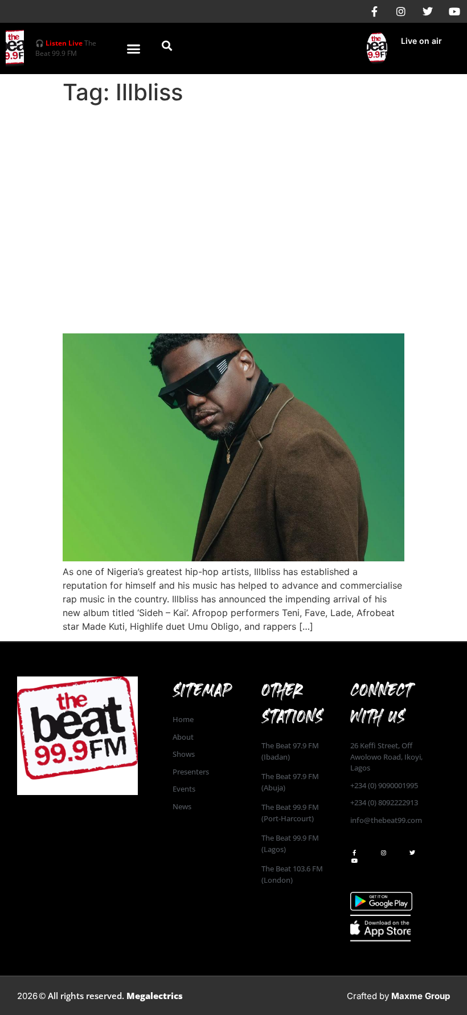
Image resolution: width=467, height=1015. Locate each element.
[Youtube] (454, 11)
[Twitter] (428, 11)
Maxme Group (420, 995)
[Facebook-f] (374, 11)
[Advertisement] (233, 195)
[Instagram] (401, 11)
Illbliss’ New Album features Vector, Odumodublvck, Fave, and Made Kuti (221, 302)
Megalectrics (154, 995)
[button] (134, 48)
